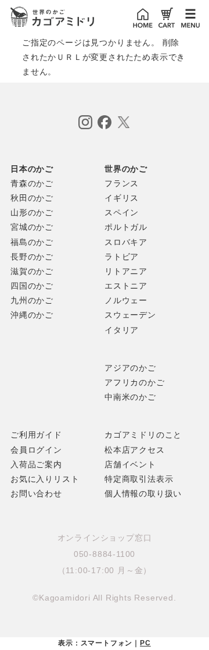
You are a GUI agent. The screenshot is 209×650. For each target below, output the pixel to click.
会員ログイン (36, 449)
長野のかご (31, 256)
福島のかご (31, 242)
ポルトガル (126, 227)
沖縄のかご (31, 314)
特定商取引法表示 (139, 479)
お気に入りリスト (44, 479)
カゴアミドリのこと (143, 434)
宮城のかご (31, 227)
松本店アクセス (135, 449)
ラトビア (122, 256)
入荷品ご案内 (36, 464)
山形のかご (31, 212)
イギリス (122, 198)
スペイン (122, 212)
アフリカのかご (135, 382)
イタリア (122, 330)
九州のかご (31, 300)
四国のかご (31, 285)
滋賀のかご (31, 271)
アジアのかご (130, 367)
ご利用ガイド (36, 434)
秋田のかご (31, 198)
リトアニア (126, 271)
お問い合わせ (36, 493)
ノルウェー (126, 300)
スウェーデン (130, 314)
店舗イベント (130, 464)
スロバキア (126, 242)
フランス (122, 183)
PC (145, 643)
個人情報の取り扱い (143, 493)
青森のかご (31, 183)
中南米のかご (130, 397)
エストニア (126, 285)
